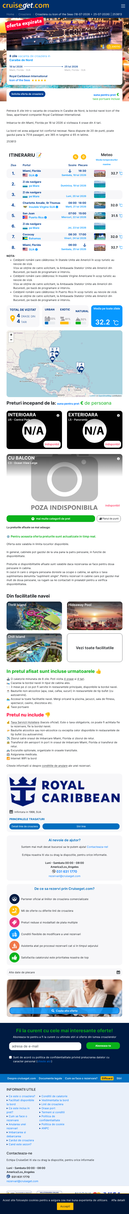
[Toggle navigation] (123, 6)
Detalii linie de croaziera (25, 826)
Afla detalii (118, 1200)
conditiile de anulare (55, 765)
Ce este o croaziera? (22, 1096)
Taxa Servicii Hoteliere (25, 722)
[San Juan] (100, 215)
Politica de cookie (52, 1124)
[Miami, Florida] (100, 173)
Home (10, 14)
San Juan (29, 213)
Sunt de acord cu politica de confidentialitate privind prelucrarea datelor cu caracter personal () (61, 1059)
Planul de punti (110, 518)
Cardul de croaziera (21, 1140)
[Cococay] (100, 236)
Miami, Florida (32, 170)
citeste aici (44, 1061)
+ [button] (11, 335)
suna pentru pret (105, 94)
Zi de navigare (32, 181)
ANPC (45, 1128)
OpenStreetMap (104, 395)
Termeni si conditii (53, 1112)
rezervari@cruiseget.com (64, 876)
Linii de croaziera (52, 1104)
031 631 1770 (66, 871)
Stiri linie (81, 826)
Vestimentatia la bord (55, 1100)
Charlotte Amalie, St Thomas (41, 202)
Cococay (28, 234)
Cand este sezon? (20, 1144)
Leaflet (92, 395)
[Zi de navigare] (100, 184)
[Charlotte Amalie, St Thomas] (100, 205)
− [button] (11, 340)
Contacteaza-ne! (97, 846)
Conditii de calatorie (54, 1096)
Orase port (48, 1108)
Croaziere (24, 14)
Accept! (65, 1206)
